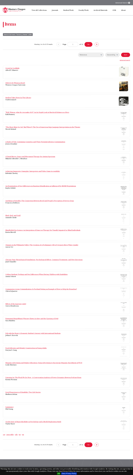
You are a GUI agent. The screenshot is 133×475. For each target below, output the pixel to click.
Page (65, 44)
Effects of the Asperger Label (15, 304)
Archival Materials (100, 10)
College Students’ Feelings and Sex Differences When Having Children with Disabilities (36, 274)
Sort (125, 55)
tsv (20, 434)
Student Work (68, 10)
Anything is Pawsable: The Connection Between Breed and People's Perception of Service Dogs (39, 201)
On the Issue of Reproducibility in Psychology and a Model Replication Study (33, 422)
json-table (10, 434)
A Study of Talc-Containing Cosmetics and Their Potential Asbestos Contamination (35, 142)
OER (114, 10)
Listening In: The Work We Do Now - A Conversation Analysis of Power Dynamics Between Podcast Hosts (43, 377)
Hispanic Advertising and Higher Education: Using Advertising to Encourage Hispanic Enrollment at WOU (43, 363)
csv (4, 434)
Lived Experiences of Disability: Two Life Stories (23, 392)
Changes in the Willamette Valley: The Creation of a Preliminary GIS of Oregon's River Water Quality (41, 245)
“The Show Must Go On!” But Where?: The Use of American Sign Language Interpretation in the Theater (42, 127)
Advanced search (125, 60)
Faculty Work (84, 10)
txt (23, 434)
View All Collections (39, 10)
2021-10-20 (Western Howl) (15, 83)
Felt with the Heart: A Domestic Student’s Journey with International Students (33, 333)
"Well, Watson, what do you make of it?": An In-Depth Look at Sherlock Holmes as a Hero (37, 112)
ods (16, 434)
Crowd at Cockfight (12, 68)
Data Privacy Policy (69, 473)
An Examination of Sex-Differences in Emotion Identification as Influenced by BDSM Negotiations (40, 186)
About (123, 10)
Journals (55, 10)
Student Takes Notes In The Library (18, 98)
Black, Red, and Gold (12, 215)
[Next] (97, 44)
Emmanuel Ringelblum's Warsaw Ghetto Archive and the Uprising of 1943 (31, 318)
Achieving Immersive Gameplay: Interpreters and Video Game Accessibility (32, 171)
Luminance (9, 407)
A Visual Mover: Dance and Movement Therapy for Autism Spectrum (30, 156)
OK (59, 473)
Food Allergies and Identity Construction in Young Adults (26, 348)
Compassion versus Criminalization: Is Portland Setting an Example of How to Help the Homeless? (41, 289)
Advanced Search (121, 3)
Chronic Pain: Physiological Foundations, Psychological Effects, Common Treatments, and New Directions (44, 260)
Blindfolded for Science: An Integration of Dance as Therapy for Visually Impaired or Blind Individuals (42, 230)
